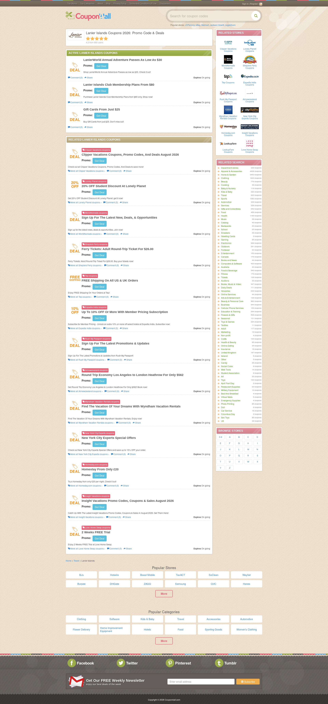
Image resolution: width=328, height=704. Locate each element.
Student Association (230, 372)
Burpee (81, 583)
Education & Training (230, 311)
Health (224, 215)
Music (224, 219)
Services (225, 205)
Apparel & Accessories (231, 171)
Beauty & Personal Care (232, 301)
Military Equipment (229, 390)
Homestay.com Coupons (228, 133)
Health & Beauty (228, 342)
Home (68, 560)
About (100, 3)
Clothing (225, 178)
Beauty (224, 181)
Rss (260, 4)
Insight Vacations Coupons (250, 133)
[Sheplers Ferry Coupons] (250, 59)
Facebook (85, 663)
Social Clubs (227, 366)
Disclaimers (165, 3)
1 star (88, 38)
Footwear (225, 249)
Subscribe (249, 681)
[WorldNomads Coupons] (228, 59)
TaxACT (180, 575)
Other (223, 359)
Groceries (225, 290)
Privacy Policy (119, 3)
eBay (198, 24)
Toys (223, 379)
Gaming (224, 239)
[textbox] (201, 682)
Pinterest (183, 663)
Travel (224, 195)
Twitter (132, 663)
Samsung (180, 583)
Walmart (205, 24)
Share (89, 77)
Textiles (224, 325)
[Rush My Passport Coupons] (228, 92)
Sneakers (225, 232)
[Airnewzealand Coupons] (250, 92)
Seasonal (225, 318)
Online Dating (227, 345)
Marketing (225, 331)
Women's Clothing (246, 629)
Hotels (147, 629)
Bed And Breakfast (229, 393)
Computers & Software (231, 263)
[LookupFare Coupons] (228, 143)
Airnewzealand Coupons (250, 100)
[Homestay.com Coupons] (228, 126)
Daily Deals (226, 287)
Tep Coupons (228, 82)
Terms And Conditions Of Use (143, 3)
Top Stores (72, 3)
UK (222, 420)
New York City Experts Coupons (250, 117)
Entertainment (227, 253)
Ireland (224, 355)
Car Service (226, 410)
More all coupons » (87, 170)
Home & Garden (228, 174)
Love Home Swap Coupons (249, 150)
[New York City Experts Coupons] (250, 109)
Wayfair (246, 575)
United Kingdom (228, 352)
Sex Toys (225, 417)
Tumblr (230, 663)
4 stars (101, 38)
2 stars (92, 38)
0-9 (220, 436)
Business (225, 304)
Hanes (246, 583)
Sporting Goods (213, 629)
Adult (223, 328)
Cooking (225, 184)
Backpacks (226, 225)
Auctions (225, 280)
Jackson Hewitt (217, 24)
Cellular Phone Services (232, 308)
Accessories (214, 619)
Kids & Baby (226, 191)
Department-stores (229, 167)
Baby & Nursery (228, 188)
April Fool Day (227, 383)
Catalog (224, 222)
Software (114, 619)
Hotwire (114, 575)
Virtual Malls (227, 396)
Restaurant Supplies (230, 386)
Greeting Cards (228, 236)
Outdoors (225, 246)
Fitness (224, 273)
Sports (224, 198)
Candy (224, 362)
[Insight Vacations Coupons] (250, 126)
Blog (108, 3)
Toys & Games (227, 321)
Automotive (226, 201)
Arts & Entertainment (230, 297)
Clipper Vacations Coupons (228, 49)
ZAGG (147, 583)
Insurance (225, 349)
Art (222, 376)
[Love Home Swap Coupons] (250, 143)
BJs (81, 575)
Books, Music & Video (231, 284)
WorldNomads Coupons (228, 66)
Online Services (228, 294)
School (224, 229)
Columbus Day (228, 414)
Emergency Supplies (230, 400)
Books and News (229, 260)
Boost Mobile (147, 575)
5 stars (106, 38)
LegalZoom (230, 24)
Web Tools (226, 369)
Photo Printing (227, 403)
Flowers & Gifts (228, 314)
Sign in (245, 4)
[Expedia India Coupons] (250, 76)
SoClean (213, 575)
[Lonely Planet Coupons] (250, 42)
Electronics (226, 243)
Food (223, 212)
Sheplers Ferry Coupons (250, 66)
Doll (223, 407)
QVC (213, 583)
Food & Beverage (229, 270)
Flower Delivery (81, 629)
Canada (225, 256)
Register (254, 4)
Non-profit (225, 335)
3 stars (97, 38)
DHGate (114, 583)
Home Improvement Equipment (111, 629)
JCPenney (190, 24)
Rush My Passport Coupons (228, 100)
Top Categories (87, 3)
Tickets (224, 277)
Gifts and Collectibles (231, 208)
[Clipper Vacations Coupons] (228, 42)
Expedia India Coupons (249, 83)
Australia (225, 266)
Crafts (224, 338)
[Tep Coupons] (228, 76)
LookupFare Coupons (228, 150)
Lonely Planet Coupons (249, 49)
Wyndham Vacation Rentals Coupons (228, 117)
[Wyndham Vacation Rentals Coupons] (228, 109)
